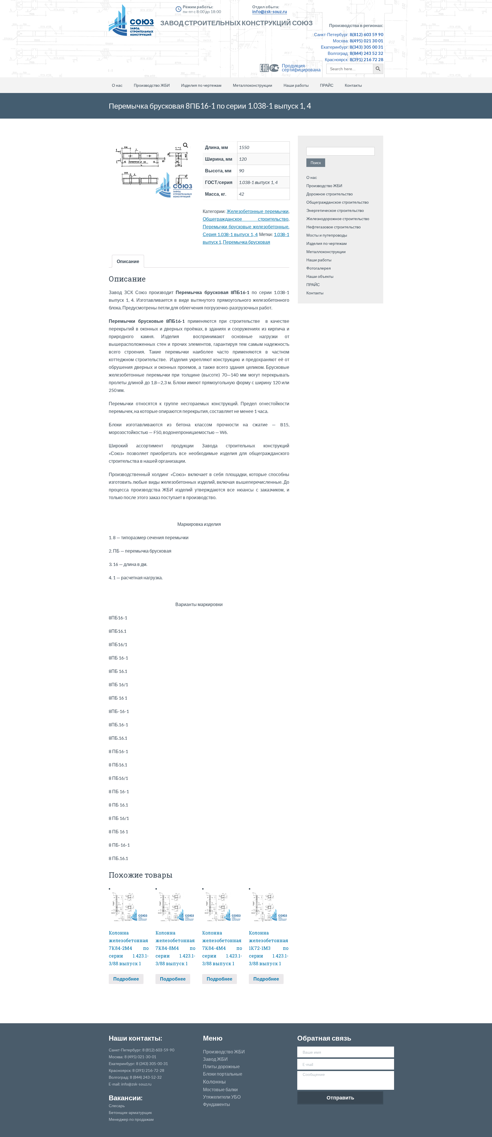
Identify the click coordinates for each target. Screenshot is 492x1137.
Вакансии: (125, 1097)
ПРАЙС (326, 85)
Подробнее (126, 978)
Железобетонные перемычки (257, 211)
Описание (128, 261)
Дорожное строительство (329, 193)
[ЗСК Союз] (133, 22)
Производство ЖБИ (152, 85)
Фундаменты (216, 1104)
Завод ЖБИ (215, 1059)
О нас (117, 85)
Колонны (214, 1081)
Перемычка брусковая (246, 242)
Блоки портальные (222, 1074)
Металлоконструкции (252, 85)
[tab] (128, 261)
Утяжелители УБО (222, 1097)
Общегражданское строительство (245, 219)
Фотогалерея (318, 268)
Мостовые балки (220, 1089)
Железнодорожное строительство (337, 218)
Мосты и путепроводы (326, 235)
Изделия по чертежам (201, 85)
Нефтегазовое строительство (333, 226)
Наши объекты (319, 276)
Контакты (353, 85)
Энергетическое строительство (335, 210)
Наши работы (296, 85)
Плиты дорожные (221, 1066)
